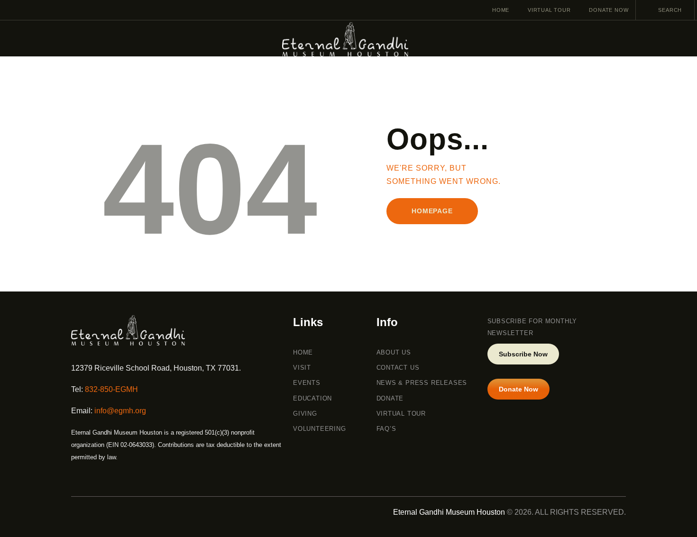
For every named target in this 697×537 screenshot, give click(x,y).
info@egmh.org (120, 411)
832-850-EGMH (111, 389)
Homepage (432, 211)
